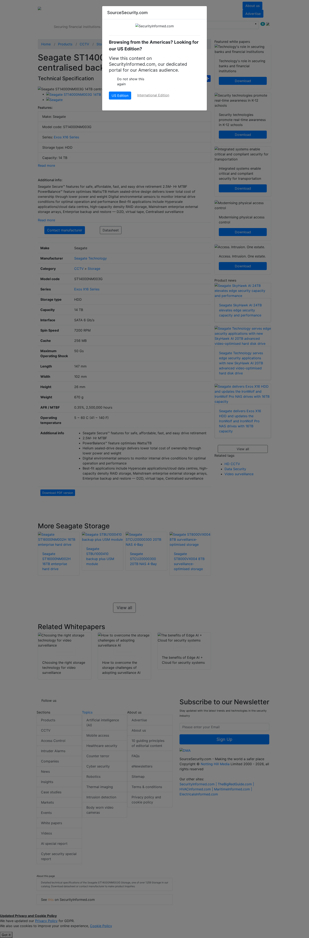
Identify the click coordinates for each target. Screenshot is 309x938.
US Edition (120, 95)
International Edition (153, 95)
